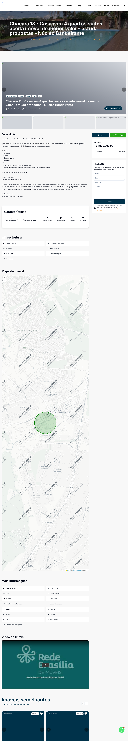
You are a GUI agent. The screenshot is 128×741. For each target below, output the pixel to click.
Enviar (109, 202)
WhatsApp (119, 135)
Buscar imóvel (25, 40)
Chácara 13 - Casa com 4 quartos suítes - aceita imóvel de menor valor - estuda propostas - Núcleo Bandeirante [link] (70, 40)
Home (26, 6)
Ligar (102, 135)
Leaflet (69, 570)
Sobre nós (39, 6)
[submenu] (124, 5)
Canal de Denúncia (94, 6)
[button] (4, 90)
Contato (69, 6)
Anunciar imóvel (54, 6)
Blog (79, 6)
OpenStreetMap (77, 570)
